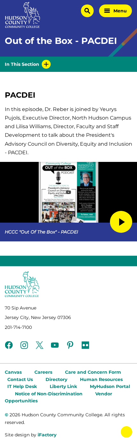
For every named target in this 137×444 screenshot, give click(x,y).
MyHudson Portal (110, 386)
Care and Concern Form (93, 372)
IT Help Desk (22, 386)
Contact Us (20, 379)
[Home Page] (22, 15)
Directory (56, 379)
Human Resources (101, 379)
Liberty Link (63, 386)
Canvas (13, 372)
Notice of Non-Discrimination (49, 394)
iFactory (47, 435)
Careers (43, 372)
